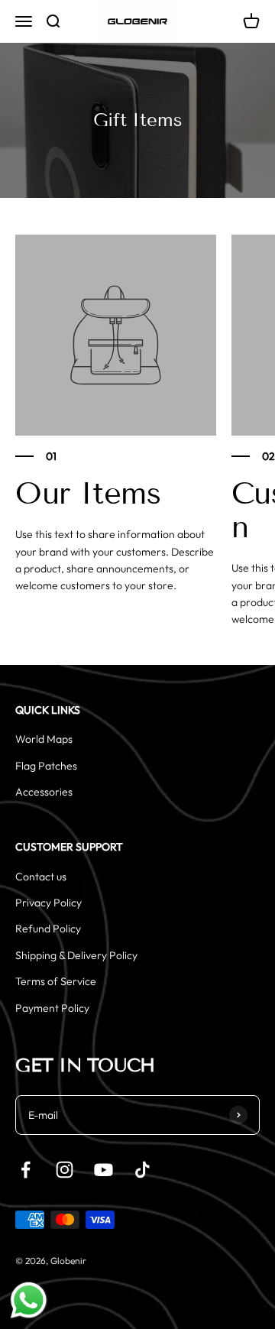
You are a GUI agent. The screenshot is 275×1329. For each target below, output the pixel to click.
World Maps (44, 739)
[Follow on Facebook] (25, 1169)
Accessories (44, 792)
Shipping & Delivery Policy (76, 955)
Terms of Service (55, 981)
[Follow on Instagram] (64, 1169)
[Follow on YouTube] (103, 1169)
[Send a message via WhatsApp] (29, 1300)
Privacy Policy (48, 902)
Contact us (40, 876)
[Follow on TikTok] (142, 1169)
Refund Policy (48, 928)
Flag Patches (46, 766)
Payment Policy (52, 1008)
